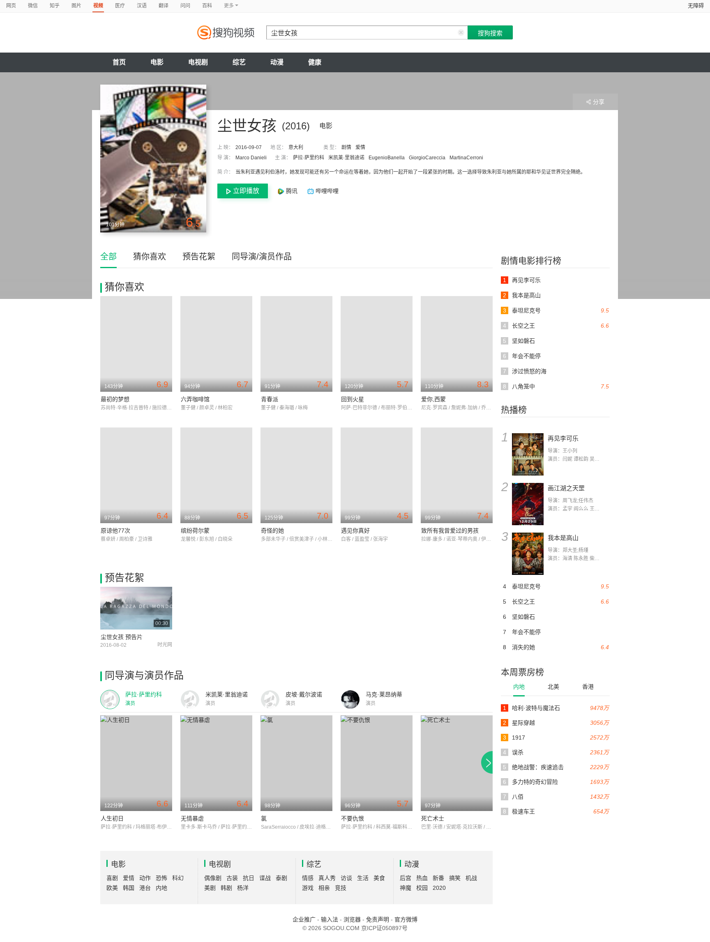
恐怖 (161, 878)
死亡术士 (432, 818)
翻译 (163, 6)
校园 (422, 888)
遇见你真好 (355, 530)
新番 (438, 878)
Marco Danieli (251, 158)
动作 (145, 878)
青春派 (269, 399)
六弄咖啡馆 (195, 399)
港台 (145, 888)
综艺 (239, 62)
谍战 (265, 878)
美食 (379, 878)
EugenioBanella (387, 158)
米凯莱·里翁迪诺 (346, 158)
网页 (11, 6)
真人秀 (327, 878)
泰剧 (281, 878)
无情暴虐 (192, 818)
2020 (439, 888)
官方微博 (405, 919)
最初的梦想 (115, 399)
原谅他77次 (115, 530)
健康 (314, 62)
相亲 (324, 888)
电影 (157, 62)
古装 (232, 878)
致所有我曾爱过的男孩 (450, 530)
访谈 (346, 878)
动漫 (277, 62)
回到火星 (352, 399)
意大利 (295, 147)
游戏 (308, 888)
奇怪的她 (272, 530)
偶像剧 (212, 878)
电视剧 (198, 62)
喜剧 (112, 878)
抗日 (248, 878)
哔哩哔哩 (326, 191)
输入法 (329, 919)
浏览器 (352, 919)
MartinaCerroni (466, 158)
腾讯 (291, 191)
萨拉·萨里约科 (308, 158)
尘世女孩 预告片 (122, 637)
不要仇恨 (352, 818)
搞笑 (455, 878)
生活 (363, 878)
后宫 (405, 878)
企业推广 (304, 919)
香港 (588, 686)
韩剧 (226, 888)
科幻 (178, 878)
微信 (33, 6)
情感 (308, 878)
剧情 (346, 147)
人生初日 (112, 818)
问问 (185, 6)
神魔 (405, 888)
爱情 (360, 147)
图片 (76, 6)
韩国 (128, 888)
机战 (471, 878)
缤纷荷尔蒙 (195, 530)
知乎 (55, 6)
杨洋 (243, 888)
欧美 (112, 888)
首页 (119, 62)
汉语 (142, 6)
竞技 (340, 888)
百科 (207, 6)
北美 (553, 686)
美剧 (210, 888)
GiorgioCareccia (427, 158)
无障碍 (696, 5)
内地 (519, 686)
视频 (98, 6)
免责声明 (377, 919)
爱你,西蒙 (433, 399)
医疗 (120, 6)
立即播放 (246, 190)
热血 (422, 878)
